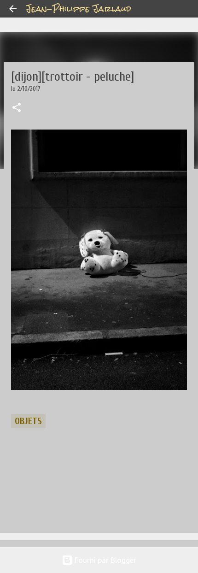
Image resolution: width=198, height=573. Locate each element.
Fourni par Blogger (104, 560)
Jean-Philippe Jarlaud (78, 8)
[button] (16, 108)
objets (28, 421)
